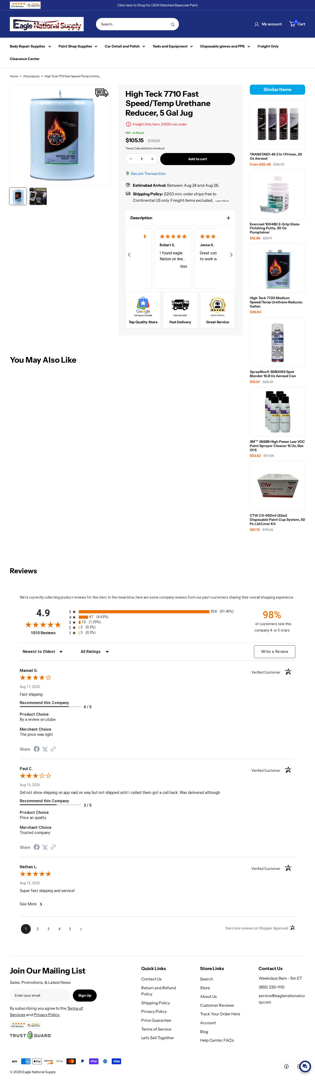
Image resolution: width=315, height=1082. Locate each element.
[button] (180, 218)
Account (208, 1022)
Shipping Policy (155, 1002)
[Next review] (231, 255)
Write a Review (274, 651)
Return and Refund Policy (158, 991)
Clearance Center (25, 59)
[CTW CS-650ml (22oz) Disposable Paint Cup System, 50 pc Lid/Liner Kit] (278, 486)
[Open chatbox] (305, 1066)
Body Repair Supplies (28, 46)
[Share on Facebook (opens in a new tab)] (37, 750)
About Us (208, 996)
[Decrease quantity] (131, 159)
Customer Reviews (217, 1005)
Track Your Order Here (220, 1013)
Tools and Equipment (170, 46)
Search (206, 978)
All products (31, 76)
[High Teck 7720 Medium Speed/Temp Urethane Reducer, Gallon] (278, 268)
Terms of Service (156, 1029)
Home (14, 76)
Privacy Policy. (47, 1014)
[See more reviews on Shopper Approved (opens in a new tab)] (53, 749)
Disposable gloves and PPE (222, 46)
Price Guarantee (156, 1020)
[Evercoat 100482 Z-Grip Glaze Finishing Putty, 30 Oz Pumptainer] (278, 194)
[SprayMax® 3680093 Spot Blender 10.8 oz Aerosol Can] (278, 342)
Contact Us (151, 978)
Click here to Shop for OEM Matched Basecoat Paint (157, 5)
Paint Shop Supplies (75, 46)
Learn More (222, 200)
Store (205, 987)
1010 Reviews (48, 633)
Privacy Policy (154, 1011)
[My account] (256, 24)
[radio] (157, 611)
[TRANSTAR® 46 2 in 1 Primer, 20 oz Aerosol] (278, 124)
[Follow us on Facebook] (286, 1066)
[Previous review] (129, 255)
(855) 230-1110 (271, 987)
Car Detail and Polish (122, 46)
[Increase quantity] (152, 159)
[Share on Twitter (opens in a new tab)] (45, 749)
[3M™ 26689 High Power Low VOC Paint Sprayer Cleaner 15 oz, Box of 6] (278, 412)
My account (272, 24)
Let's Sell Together (157, 1037)
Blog (204, 1031)
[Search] (173, 24)
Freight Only (268, 46)
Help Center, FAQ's (217, 1040)
